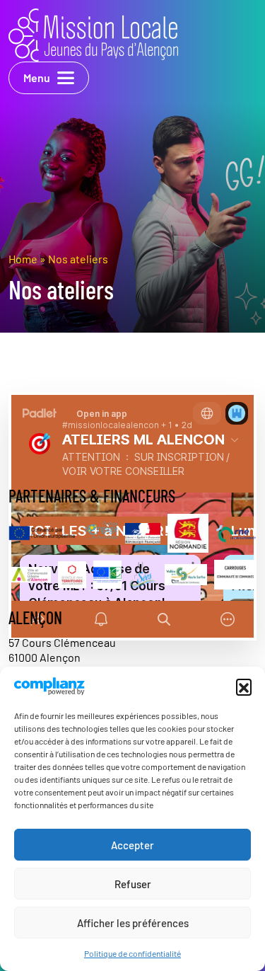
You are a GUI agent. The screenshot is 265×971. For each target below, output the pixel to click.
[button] (244, 686)
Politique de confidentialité (132, 953)
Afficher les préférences (133, 923)
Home (22, 258)
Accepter (132, 845)
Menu (36, 77)
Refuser (132, 884)
